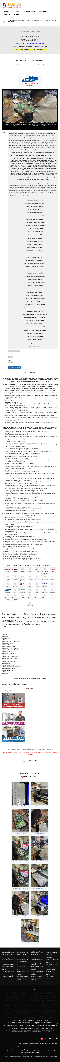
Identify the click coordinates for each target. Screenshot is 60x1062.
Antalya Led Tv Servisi (25, 998)
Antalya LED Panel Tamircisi (30, 943)
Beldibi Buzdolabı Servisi (33, 1008)
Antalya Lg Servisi (31, 1025)
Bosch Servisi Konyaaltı (38, 617)
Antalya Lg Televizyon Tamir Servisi (47, 1025)
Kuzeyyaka (10, 356)
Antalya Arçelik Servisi (42, 1020)
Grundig (8, 638)
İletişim (16, 14)
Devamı (4, 626)
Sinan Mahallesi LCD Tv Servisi (51, 965)
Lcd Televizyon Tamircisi (12, 641)
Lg (7, 655)
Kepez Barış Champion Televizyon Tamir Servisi (22, 955)
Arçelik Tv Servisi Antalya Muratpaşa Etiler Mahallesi (23, 973)
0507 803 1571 (31, 761)
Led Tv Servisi (9, 651)
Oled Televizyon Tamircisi (12, 658)
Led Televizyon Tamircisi (12, 650)
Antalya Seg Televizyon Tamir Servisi (42, 1028)
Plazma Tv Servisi (10, 668)
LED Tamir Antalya (39, 833)
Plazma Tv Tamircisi (11, 670)
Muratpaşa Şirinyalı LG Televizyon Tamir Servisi (37, 955)
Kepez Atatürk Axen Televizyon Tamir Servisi (22, 958)
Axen (7, 634)
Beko (7, 636)
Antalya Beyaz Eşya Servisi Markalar (47, 1023)
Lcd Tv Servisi (9, 643)
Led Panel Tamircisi (11, 646)
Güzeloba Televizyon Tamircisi (10, 1008)
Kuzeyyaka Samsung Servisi (14, 350)
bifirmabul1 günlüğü (39, 20)
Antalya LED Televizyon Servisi (39, 860)
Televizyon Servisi (22, 1008)
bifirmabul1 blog (15, 367)
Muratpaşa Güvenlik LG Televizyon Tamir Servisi (22, 951)
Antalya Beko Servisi (8, 1023)
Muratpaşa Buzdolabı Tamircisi (30, 1012)
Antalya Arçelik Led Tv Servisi (48, 996)
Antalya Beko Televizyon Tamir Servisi (26, 1023)
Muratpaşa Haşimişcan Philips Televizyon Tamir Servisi (22, 963)
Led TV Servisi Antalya (39, 806)
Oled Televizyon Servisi (12, 656)
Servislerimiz (42, 11)
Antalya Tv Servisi (36, 1031)
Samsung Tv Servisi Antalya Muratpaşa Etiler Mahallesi (37, 959)
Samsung (32, 85)
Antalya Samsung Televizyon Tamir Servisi (19, 1028)
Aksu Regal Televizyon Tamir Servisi (36, 963)
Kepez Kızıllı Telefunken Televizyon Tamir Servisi (52, 951)
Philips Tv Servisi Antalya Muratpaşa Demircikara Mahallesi (8, 968)
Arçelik (8, 633)
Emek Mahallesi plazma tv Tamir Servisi (8, 955)
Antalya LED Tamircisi (20, 915)
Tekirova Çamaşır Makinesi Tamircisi (39, 998)
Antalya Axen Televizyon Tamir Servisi (41, 1022)
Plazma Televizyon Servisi (13, 665)
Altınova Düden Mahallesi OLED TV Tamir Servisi (50, 956)
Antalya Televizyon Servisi (48, 1030)
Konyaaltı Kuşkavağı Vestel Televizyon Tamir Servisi (7, 959)
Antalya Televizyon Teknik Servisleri (20, 1031)
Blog (20, 1020)
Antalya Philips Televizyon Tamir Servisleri (15, 1027)
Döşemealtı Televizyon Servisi (27, 1003)
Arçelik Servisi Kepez (12, 614)
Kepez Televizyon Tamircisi (50, 977)
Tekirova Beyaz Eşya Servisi (41, 1003)
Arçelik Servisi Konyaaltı (28, 624)
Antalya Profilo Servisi (35, 1027)
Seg (7, 673)
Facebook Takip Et (30, 64)
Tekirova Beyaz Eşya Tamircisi (13, 1012)
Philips (8, 663)
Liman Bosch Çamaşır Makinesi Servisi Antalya (8, 951)
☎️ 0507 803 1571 (30, 40)
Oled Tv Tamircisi (10, 661)
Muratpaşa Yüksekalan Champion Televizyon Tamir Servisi (36, 978)
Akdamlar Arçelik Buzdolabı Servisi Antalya (8, 963)
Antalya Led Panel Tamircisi (20, 888)
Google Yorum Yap (20, 64)
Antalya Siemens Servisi (11, 1030)
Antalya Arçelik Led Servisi (39, 888)
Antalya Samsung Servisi (49, 1027)
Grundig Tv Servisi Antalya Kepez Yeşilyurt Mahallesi (52, 973)
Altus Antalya (13, 624)
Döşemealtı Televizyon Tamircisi (11, 998)
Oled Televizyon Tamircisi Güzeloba (50, 968)
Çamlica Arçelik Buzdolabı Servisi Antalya (8, 972)
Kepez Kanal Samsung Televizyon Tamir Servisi (7, 975)
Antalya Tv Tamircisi (30, 1058)
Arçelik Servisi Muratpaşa (37, 614)
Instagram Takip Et (40, 64)
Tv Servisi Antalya (29, 11)
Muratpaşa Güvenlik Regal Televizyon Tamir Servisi (22, 968)
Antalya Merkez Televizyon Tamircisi (45, 1010)
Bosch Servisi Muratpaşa (14, 617)
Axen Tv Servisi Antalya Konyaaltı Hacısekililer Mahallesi (37, 973)
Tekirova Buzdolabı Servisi (40, 1015)
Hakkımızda (16, 11)
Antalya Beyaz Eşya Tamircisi (24, 621)
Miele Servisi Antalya (39, 621)
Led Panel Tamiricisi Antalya (20, 860)
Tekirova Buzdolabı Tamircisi (45, 1008)
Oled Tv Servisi (10, 660)
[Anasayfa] (11, 5)
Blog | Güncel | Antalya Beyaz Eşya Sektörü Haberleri (20, 20)
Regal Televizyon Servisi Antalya (25, 1017)
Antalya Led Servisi (39, 915)
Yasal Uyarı (7, 14)
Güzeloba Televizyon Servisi (17, 1000)
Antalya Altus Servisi (28, 1020)
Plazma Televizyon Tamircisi (13, 666)
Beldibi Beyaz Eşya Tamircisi (39, 993)
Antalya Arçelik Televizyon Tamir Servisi (19, 1022)
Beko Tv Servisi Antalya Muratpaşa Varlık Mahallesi (37, 968)
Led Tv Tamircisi (10, 653)
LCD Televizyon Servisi (12, 639)
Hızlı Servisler (46, 1031)
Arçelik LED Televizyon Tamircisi (20, 806)
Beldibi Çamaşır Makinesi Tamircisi (32, 1000)
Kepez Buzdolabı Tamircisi (48, 1005)
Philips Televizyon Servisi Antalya (19, 1005)
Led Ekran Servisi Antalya (20, 833)
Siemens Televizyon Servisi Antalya (19, 993)
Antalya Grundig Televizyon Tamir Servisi (14, 1025)
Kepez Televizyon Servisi (29, 1010)
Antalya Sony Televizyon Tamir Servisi (29, 1030)
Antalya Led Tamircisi (29, 1015)
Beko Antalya (48, 621)
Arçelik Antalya (54, 614)
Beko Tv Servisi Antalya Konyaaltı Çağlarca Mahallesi (22, 978)
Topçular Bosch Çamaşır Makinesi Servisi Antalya (37, 951)
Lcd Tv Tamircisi (10, 645)
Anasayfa (6, 11)
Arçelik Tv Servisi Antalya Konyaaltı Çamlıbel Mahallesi (52, 961)
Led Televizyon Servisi (12, 648)
